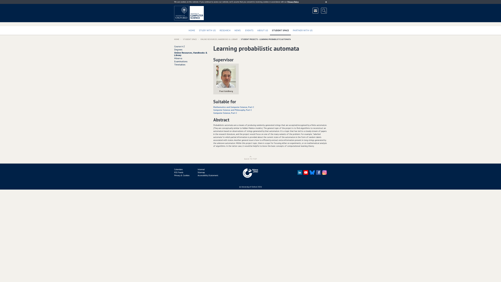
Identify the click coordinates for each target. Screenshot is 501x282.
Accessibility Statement (208, 175)
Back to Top (250, 159)
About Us (262, 30)
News (237, 30)
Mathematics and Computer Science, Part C (233, 107)
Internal (201, 169)
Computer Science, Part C (225, 113)
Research (225, 30)
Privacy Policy (293, 2)
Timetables (179, 64)
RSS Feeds (178, 172)
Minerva (178, 58)
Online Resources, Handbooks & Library (219, 39)
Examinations (180, 61)
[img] (226, 77)
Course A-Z (179, 46)
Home (192, 30)
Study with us (207, 30)
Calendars (178, 169)
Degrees (178, 49)
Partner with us (302, 30)
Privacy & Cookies (182, 175)
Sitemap (201, 172)
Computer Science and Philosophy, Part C (232, 110)
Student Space (281, 30)
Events (249, 30)
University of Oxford (249, 187)
